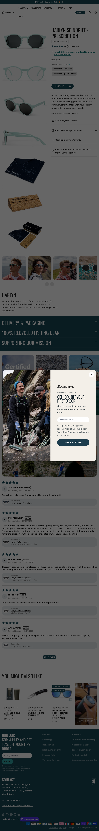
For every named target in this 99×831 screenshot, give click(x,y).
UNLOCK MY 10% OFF (73, 442)
